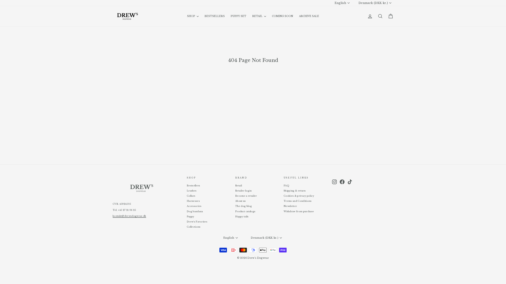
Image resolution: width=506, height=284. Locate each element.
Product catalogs (245, 211)
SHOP (191, 16)
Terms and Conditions (298, 201)
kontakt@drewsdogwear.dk (129, 216)
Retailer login (243, 190)
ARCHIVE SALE (309, 16)
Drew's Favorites (197, 221)
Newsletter (290, 206)
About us (240, 201)
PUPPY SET (238, 16)
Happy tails (242, 216)
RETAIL (257, 16)
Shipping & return (295, 190)
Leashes (191, 190)
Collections (194, 226)
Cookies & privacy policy (299, 195)
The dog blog (243, 206)
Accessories (194, 206)
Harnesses (193, 201)
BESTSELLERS (215, 16)
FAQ (286, 185)
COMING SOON (282, 16)
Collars (191, 195)
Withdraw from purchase (299, 211)
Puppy (190, 216)
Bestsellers (193, 185)
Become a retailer (246, 195)
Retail (238, 185)
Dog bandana (195, 211)
